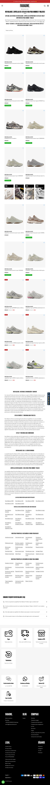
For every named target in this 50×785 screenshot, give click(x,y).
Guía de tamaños (35, 734)
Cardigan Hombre (40, 571)
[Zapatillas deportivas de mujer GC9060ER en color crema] (14, 255)
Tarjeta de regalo (35, 720)
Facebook (40, 746)
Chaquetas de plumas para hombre (39, 577)
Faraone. (10, 781)
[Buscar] (44, 5)
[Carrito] (47, 5)
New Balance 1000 (9, 503)
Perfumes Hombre (19, 567)
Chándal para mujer (30, 551)
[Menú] (2, 5)
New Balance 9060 (30, 501)
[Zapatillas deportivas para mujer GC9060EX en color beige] (35, 217)
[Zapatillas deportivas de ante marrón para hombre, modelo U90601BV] (35, 48)
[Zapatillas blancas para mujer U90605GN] (35, 123)
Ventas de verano (9, 767)
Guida (24, 718)
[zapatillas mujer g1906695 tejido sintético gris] (14, 292)
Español (6, 775)
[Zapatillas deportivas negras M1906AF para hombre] (35, 85)
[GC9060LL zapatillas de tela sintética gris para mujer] (35, 255)
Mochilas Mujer (29, 547)
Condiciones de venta (10, 752)
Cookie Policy (8, 746)
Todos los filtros (9, 30)
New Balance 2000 (19, 503)
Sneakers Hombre (9, 563)
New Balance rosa (40, 518)
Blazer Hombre (29, 581)
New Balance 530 (19, 501)
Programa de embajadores (37, 724)
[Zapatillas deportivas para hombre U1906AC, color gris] (14, 85)
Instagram (40, 748)
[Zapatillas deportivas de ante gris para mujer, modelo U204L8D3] (35, 160)
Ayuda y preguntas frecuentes (38, 732)
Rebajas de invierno (9, 765)
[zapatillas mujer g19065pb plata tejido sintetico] (35, 292)
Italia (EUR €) (7, 777)
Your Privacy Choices (10, 754)
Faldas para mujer (9, 543)
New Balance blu (39, 514)
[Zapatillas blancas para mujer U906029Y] (14, 160)
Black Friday (8, 763)
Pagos (32, 730)
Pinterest (40, 752)
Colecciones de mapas (10, 759)
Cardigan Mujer (39, 551)
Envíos (32, 726)
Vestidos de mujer (9, 537)
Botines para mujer (19, 551)
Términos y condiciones (10, 750)
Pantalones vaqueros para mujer (39, 539)
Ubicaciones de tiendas (36, 736)
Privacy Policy (8, 748)
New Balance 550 (40, 501)
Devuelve (33, 728)
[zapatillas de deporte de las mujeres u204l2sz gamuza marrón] (35, 327)
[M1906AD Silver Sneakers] (14, 123)
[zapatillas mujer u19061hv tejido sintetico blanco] (14, 362)
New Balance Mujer (19, 510)
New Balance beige (19, 514)
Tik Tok (39, 750)
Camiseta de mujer (19, 537)
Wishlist (33, 718)
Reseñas (7, 720)
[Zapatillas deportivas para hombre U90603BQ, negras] (14, 48)
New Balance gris (9, 518)
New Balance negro (40, 510)
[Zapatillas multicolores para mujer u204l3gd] (14, 217)
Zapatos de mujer (40, 553)
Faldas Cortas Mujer (9, 553)
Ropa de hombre (39, 547)
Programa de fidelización (36, 722)
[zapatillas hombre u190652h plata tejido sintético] (35, 362)
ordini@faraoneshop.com (11, 724)
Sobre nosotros (8, 718)
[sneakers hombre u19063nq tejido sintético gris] (14, 327)
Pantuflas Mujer (8, 551)
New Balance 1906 (9, 501)
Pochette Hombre (30, 567)
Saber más (42, 21)
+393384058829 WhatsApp (11, 722)
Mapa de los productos (10, 761)
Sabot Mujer (18, 553)
